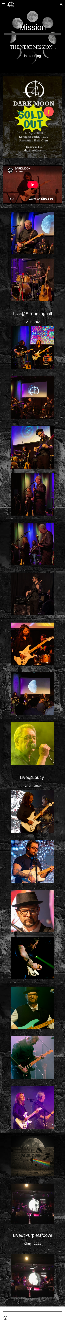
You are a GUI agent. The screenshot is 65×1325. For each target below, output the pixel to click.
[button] (3, 4)
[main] (32, 28)
